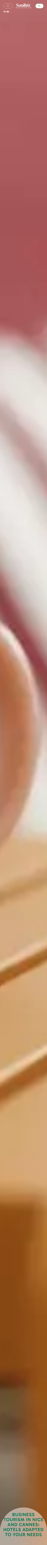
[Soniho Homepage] (23, 6)
